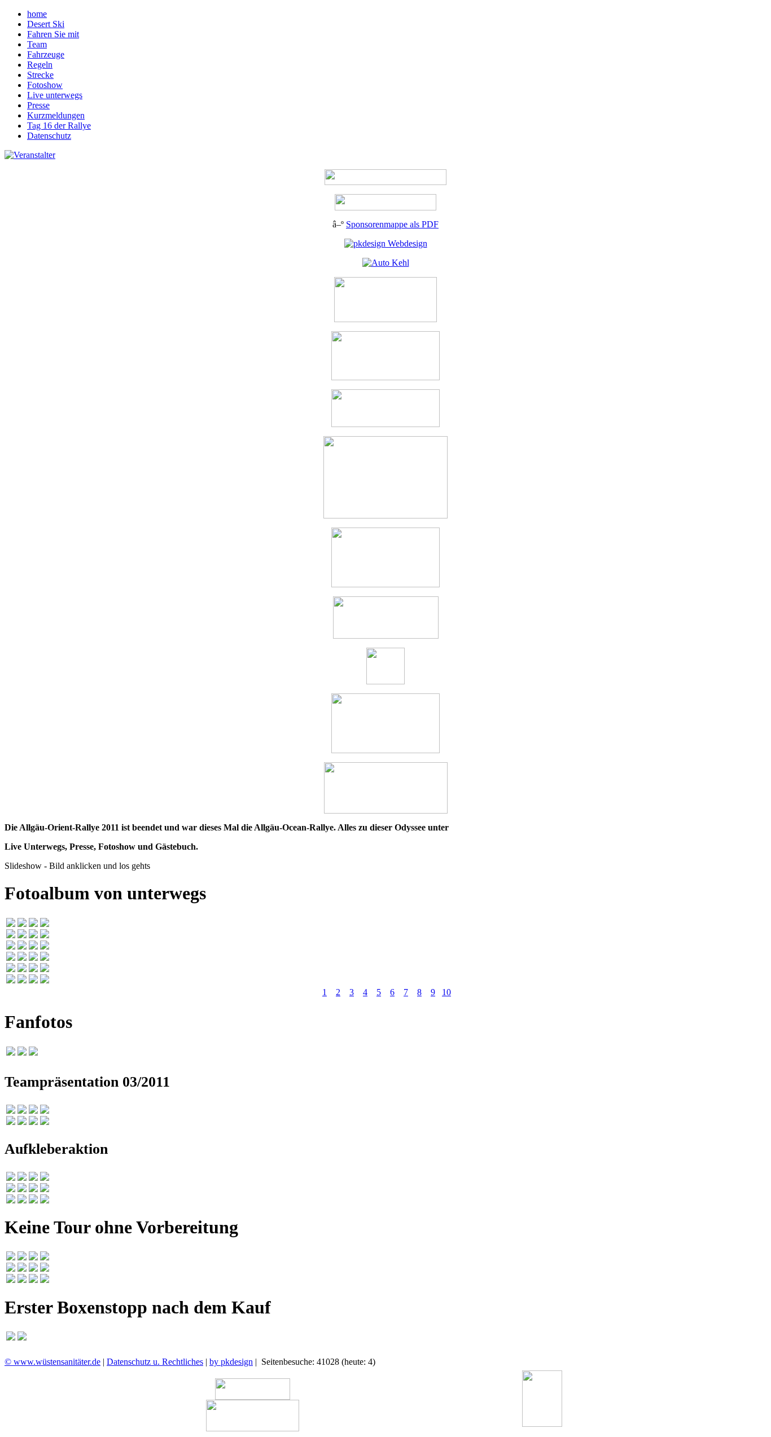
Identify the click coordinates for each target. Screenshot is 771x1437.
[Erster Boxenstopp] (10, 1337)
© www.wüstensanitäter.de (52, 1361)
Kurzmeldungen (56, 115)
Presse (38, 105)
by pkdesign (231, 1361)
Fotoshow (45, 85)
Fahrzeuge (45, 54)
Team (37, 44)
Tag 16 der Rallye (59, 125)
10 (446, 992)
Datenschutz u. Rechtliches (155, 1361)
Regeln (39, 64)
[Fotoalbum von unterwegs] (10, 924)
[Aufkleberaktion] (10, 1178)
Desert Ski (45, 24)
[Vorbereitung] (10, 1257)
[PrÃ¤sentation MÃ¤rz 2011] (10, 1110)
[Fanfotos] (10, 1052)
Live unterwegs (54, 95)
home (37, 14)
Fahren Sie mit (53, 34)
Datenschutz (49, 135)
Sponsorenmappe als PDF (392, 224)
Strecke (40, 75)
